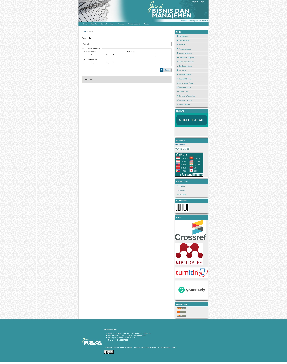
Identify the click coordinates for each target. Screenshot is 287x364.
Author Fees (183, 92)
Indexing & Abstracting (187, 96)
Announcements (134, 24)
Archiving (182, 70)
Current (104, 24)
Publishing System (185, 100)
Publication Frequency (187, 57)
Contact (182, 45)
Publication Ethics (185, 66)
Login (112, 24)
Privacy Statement (185, 75)
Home (85, 24)
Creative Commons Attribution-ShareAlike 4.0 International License (151, 347)
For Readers (181, 186)
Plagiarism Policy (185, 87)
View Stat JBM (180, 144)
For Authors (181, 190)
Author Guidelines (185, 53)
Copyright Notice (185, 79)
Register (94, 24)
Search (167, 70)
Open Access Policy (186, 83)
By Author (130, 52)
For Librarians (181, 195)
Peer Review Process (186, 62)
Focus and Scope (185, 49)
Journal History (184, 105)
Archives (121, 24)
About (146, 24)
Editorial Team (184, 36)
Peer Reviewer (184, 40)
